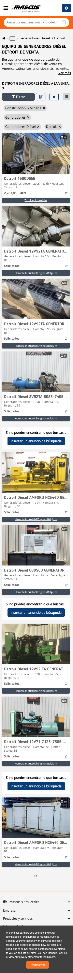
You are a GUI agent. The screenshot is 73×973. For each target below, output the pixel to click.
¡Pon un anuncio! (66, 8)
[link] (36, 153)
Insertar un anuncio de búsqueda (36, 441)
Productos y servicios (18, 918)
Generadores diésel (34, 38)
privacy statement (29, 956)
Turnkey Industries (36, 200)
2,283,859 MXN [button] (15, 193)
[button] (18, 97)
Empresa (9, 910)
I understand (37, 965)
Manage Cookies (57, 952)
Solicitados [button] (11, 266)
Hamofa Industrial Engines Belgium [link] (36, 273)
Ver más (64, 73)
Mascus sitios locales (24, 902)
